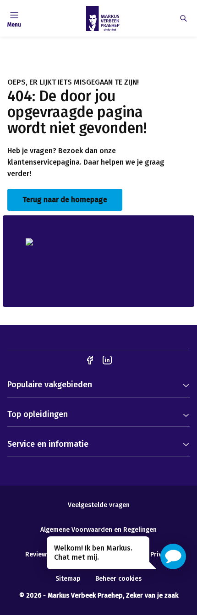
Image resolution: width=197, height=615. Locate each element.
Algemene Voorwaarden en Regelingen (98, 530)
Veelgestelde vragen (99, 505)
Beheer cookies (118, 579)
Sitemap (68, 579)
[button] (173, 556)
